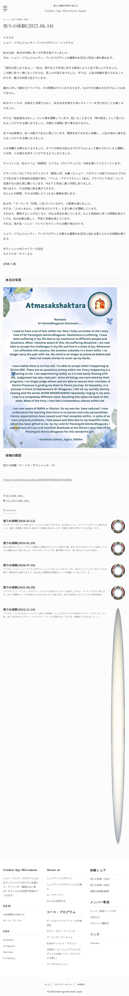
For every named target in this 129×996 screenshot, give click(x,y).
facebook (8, 939)
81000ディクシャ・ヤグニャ (61, 943)
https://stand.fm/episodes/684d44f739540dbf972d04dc (37, 480)
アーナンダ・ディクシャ (59, 937)
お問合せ (81, 984)
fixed (8, 500)
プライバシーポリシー (63, 984)
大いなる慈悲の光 (56, 901)
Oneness (95, 943)
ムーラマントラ (55, 894)
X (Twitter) (9, 958)
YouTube (8, 952)
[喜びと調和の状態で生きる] (65, 10)
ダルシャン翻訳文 (99, 923)
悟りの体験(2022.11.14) (19, 609)
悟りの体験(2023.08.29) (19, 587)
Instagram (9, 945)
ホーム (47, 984)
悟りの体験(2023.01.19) (19, 543)
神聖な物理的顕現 (99, 891)
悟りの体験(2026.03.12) (19, 521)
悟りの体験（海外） (15, 495)
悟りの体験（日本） (100, 879)
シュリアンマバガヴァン (60, 878)
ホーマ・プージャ (12, 920)
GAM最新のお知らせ (14, 914)
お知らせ (95, 917)
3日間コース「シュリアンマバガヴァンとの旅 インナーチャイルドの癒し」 (64, 954)
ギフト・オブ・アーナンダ (61, 931)
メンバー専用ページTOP (103, 911)
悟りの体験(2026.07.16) (19, 565)
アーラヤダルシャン (57, 964)
